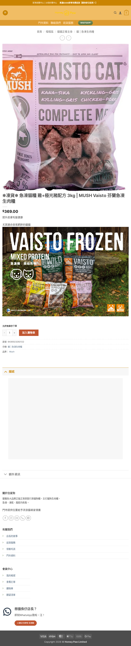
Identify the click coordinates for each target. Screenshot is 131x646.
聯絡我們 (56, 22)
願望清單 (10, 594)
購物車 (9, 588)
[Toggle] (5, 371)
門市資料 (43, 22)
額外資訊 (14, 474)
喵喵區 (50, 31)
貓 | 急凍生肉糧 (85, 31)
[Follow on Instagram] (11, 518)
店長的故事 (12, 536)
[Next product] (62, 37)
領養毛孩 (10, 549)
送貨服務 (68, 22)
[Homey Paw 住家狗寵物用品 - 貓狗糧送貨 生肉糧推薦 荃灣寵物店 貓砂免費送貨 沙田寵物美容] (65, 13)
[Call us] (22, 518)
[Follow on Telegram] (28, 518)
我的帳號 (10, 575)
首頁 (39, 31)
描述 (12, 371)
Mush (12, 351)
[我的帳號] (120, 12)
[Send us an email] (16, 518)
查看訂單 (10, 582)
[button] (5, 12)
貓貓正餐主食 (65, 31)
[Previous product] (68, 37)
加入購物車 (28, 332)
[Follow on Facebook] (5, 518)
